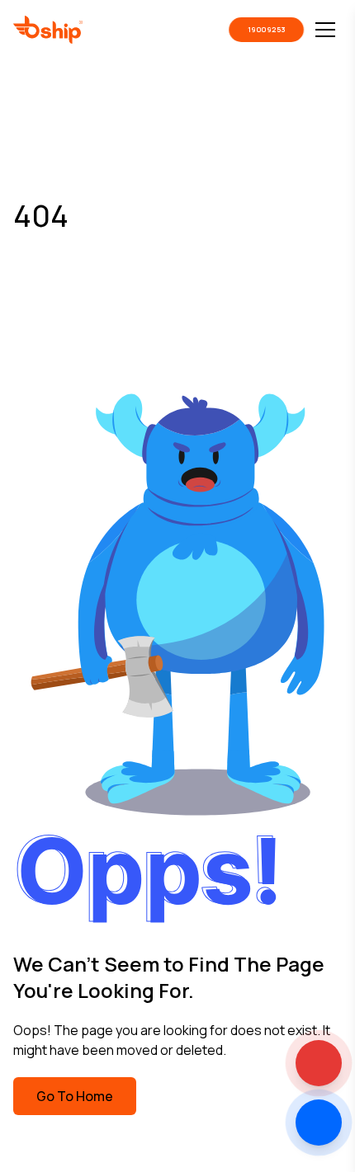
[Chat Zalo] (319, 1122)
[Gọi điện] (319, 1063)
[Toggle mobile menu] (325, 30)
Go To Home (74, 1096)
